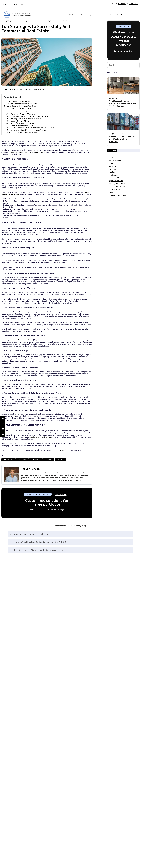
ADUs (111, 158)
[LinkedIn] (2, 429)
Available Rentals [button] (105, 15)
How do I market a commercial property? (33, 534)
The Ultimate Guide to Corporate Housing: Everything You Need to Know (122, 103)
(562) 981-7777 (17, 5)
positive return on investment (22, 340)
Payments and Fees (116, 181)
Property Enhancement (117, 184)
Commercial (133, 4)
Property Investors (24, 89)
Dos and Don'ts (114, 166)
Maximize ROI (114, 178)
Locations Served (115, 175)
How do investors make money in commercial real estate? (41, 550)
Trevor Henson (9, 89)
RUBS (111, 192)
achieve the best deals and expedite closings (28, 152)
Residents (122, 4)
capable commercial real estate (41, 437)
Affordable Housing (116, 160)
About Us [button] (119, 15)
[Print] (2, 434)
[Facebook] (2, 418)
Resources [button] (131, 15)
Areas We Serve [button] (70, 15)
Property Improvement (117, 186)
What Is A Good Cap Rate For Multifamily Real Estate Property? (121, 139)
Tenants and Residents (117, 195)
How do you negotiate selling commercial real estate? (40, 542)
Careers (111, 163)
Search (137, 65)
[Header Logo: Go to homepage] (17, 15)
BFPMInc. (60, 450)
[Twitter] (2, 423)
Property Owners (37, 494)
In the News (113, 169)
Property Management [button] (88, 15)
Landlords (112, 172)
